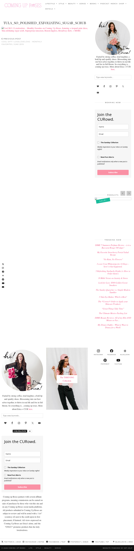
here (113, 69)
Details (49, 9)
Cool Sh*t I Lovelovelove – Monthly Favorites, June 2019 (22, 41)
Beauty (72, 4)
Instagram (34, 542)
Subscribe (113, 172)
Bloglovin (124, 542)
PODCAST (104, 4)
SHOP (121, 4)
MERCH (114, 4)
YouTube (101, 542)
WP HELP (128, 548)
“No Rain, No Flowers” (113, 259)
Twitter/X (12, 542)
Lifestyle (50, 4)
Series (82, 4)
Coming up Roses (17, 548)
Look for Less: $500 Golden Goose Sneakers (113, 283)
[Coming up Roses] (23, 5)
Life (31, 548)
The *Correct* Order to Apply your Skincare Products (113, 302)
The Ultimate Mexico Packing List (113, 313)
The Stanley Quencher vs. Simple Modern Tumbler (113, 291)
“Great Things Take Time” (113, 308)
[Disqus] (45, 81)
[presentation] (123, 193)
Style (61, 4)
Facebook (57, 542)
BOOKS (93, 4)
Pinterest (79, 542)
